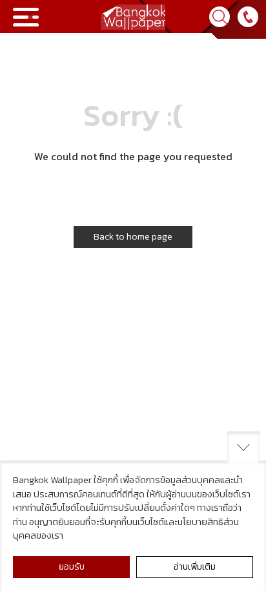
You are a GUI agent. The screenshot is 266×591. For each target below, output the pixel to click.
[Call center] (248, 16)
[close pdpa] (243, 447)
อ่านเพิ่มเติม (195, 567)
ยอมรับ (72, 567)
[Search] (219, 16)
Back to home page (133, 237)
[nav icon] (26, 17)
